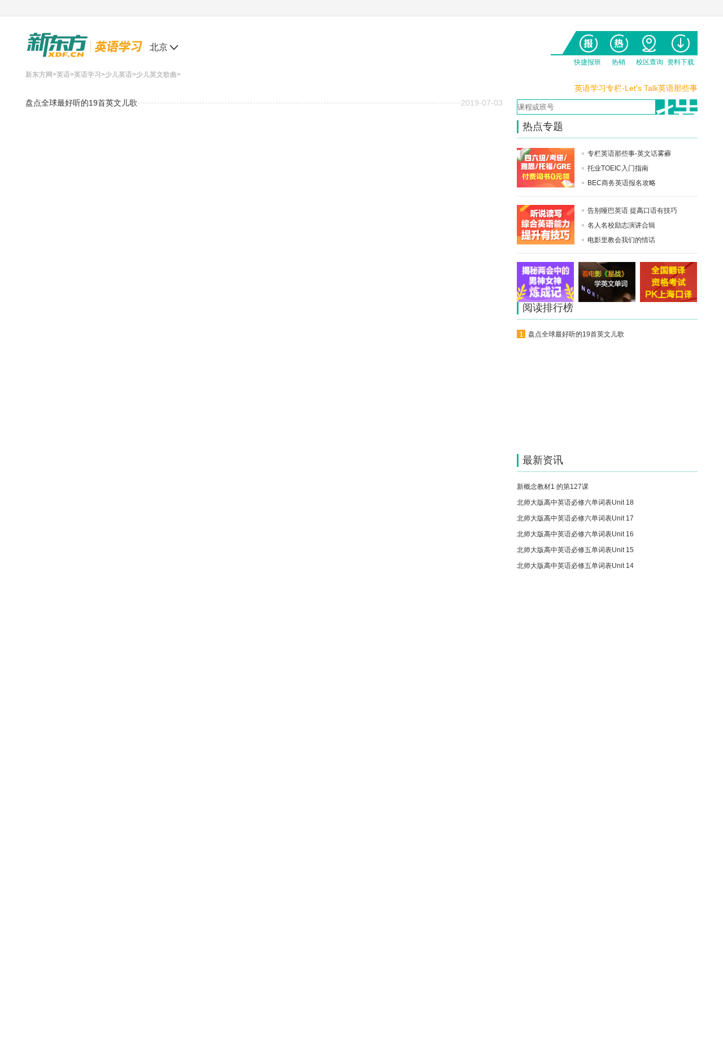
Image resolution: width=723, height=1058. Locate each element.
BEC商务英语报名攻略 (621, 183)
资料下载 (680, 41)
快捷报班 (587, 41)
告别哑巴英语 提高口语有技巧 (632, 211)
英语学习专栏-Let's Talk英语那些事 (636, 88)
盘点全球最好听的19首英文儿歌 (81, 102)
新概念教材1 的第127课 (553, 487)
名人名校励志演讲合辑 (621, 225)
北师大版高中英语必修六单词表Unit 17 (575, 518)
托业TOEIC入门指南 (617, 168)
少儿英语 (118, 74)
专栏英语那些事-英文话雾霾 (629, 154)
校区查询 (649, 41)
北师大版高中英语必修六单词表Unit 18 (575, 502)
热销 (618, 41)
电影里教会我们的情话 (621, 240)
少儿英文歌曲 (156, 74)
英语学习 (87, 74)
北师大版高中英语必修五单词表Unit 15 (575, 550)
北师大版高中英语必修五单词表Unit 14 (575, 566)
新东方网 (39, 74)
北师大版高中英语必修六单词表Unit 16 (575, 534)
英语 (63, 74)
